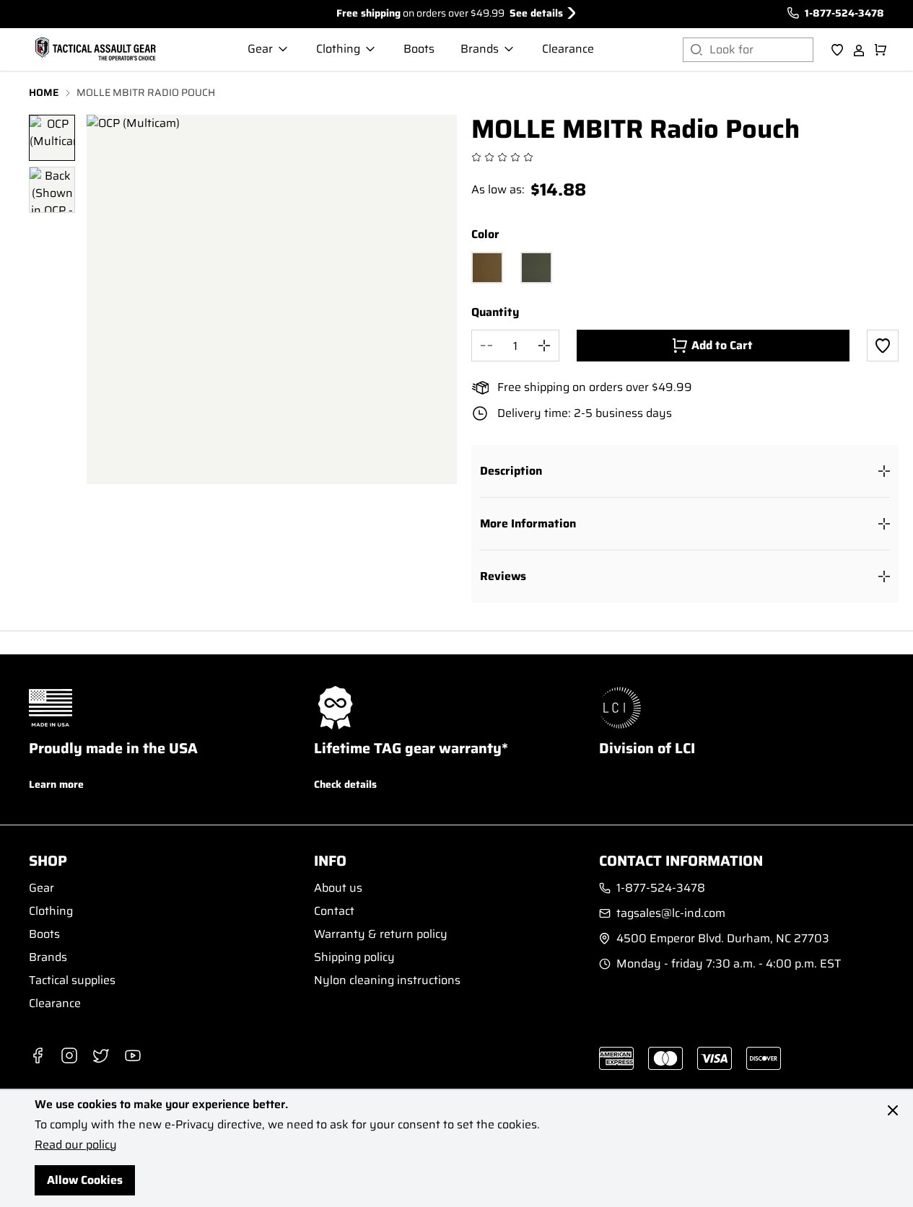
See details (536, 13)
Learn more (56, 784)
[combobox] (761, 50)
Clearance (55, 1003)
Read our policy (76, 1145)
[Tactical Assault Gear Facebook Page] (37, 1055)
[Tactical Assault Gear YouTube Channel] (132, 1055)
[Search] (696, 50)
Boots (44, 934)
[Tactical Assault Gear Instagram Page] (69, 1055)
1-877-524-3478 (844, 13)
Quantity (495, 312)
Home (44, 92)
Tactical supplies (72, 980)
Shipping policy (354, 957)
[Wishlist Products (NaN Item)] (837, 49)
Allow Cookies (85, 1180)
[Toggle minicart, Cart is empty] (880, 49)
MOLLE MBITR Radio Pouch (146, 92)
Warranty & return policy (380, 934)
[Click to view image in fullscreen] (272, 300)
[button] (685, 471)
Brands (48, 957)
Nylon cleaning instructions (387, 980)
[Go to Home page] (94, 50)
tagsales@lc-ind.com (670, 913)
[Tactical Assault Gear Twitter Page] (101, 1055)
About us (338, 888)
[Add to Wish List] (883, 345)
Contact (334, 911)
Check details (345, 784)
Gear (41, 888)
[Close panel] (893, 1110)
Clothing (51, 911)
